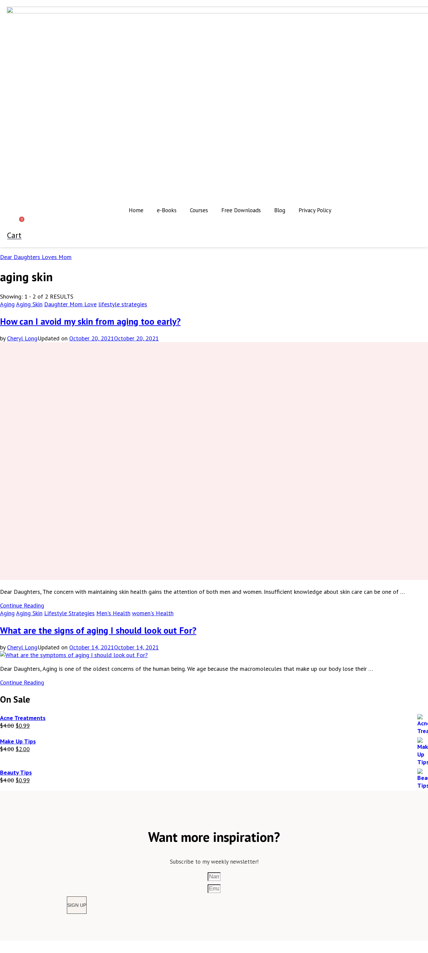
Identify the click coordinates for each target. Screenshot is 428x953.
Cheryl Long (22, 338)
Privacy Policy (315, 210)
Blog (279, 210)
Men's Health (113, 613)
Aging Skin (29, 304)
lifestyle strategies (122, 304)
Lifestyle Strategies (69, 613)
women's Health (153, 613)
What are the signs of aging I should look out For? (98, 630)
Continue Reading (22, 605)
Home (136, 210)
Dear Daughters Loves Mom (36, 257)
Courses (199, 210)
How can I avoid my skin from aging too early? (90, 321)
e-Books (167, 210)
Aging (7, 304)
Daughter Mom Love (70, 304)
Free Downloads (241, 210)
